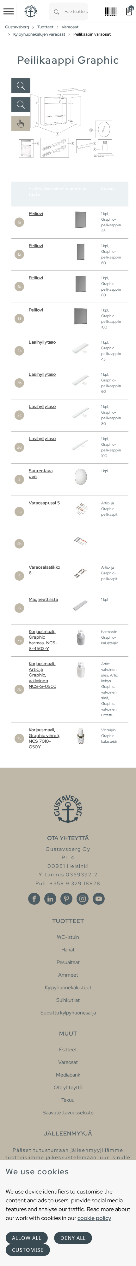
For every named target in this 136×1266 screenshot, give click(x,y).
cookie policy (94, 1218)
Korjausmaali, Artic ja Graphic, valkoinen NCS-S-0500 (42, 675)
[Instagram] (83, 899)
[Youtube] (99, 899)
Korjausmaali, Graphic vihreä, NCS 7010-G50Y (44, 738)
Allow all (26, 1237)
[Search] (57, 11)
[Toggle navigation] (8, 11)
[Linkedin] (50, 899)
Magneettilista (43, 599)
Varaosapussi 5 (44, 503)
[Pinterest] (66, 899)
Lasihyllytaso (42, 342)
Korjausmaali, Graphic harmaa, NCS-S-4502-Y (43, 640)
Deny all (73, 1237)
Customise (28, 1249)
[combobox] (76, 11)
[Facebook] (34, 899)
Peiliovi (36, 213)
